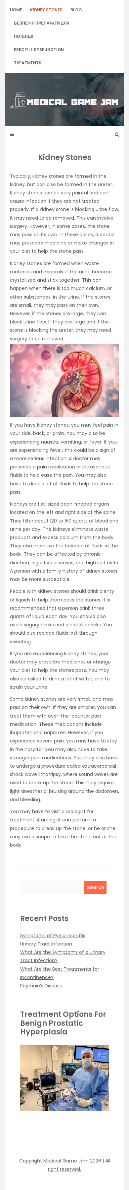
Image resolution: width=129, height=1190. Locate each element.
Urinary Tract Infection (46, 944)
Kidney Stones (46, 10)
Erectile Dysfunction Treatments (39, 56)
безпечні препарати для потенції (41, 29)
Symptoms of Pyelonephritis (52, 935)
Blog (76, 10)
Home (16, 10)
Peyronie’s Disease (41, 985)
